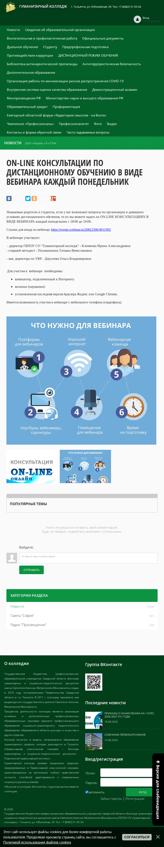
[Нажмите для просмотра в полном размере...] (81, 380)
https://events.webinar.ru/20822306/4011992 (81, 229)
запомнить (96, 792)
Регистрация (134, 798)
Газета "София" (22, 615)
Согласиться (136, 837)
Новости (17, 606)
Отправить (31, 570)
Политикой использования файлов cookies (37, 842)
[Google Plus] (60, 198)
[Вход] (37, 547)
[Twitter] (28, 198)
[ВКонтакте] (15, 198)
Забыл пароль (111, 798)
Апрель (38, 143)
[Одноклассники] (41, 198)
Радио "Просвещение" (28, 624)
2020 (28, 143)
